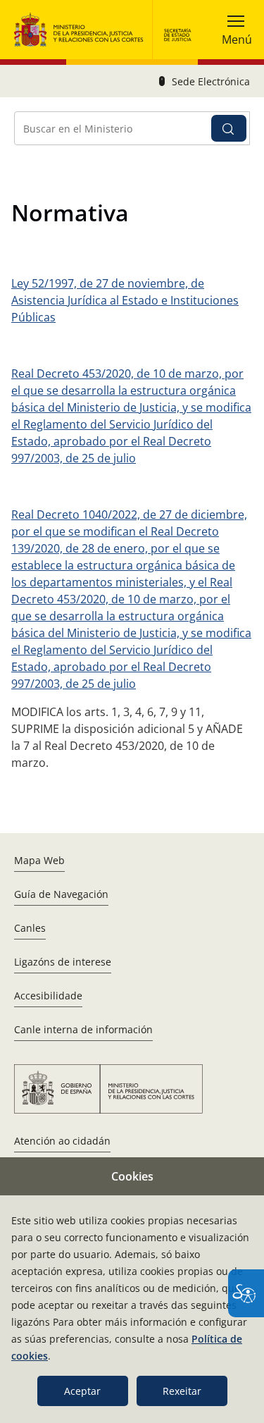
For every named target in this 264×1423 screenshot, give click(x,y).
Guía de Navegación (61, 894)
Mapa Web (39, 860)
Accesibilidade (48, 995)
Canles (30, 928)
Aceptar (82, 1391)
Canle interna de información (83, 1029)
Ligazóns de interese (62, 961)
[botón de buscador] (228, 128)
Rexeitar (182, 1391)
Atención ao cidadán (62, 1140)
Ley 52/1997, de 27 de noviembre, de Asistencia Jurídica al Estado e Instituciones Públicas (125, 300)
